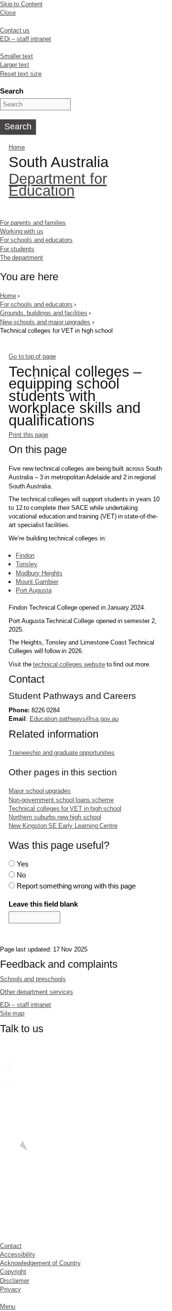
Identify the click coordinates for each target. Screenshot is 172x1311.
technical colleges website (69, 664)
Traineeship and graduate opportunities (62, 752)
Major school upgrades (40, 790)
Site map (12, 1013)
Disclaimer (14, 1280)
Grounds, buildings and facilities (43, 313)
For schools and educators (36, 239)
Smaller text (16, 56)
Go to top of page (32, 356)
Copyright (13, 1271)
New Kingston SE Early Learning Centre (63, 825)
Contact (11, 1245)
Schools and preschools (33, 979)
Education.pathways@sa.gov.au (74, 718)
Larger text (14, 64)
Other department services (36, 991)
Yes (23, 864)
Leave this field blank (43, 904)
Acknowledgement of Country (40, 1263)
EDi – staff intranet (25, 38)
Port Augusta (33, 590)
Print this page (28, 434)
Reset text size (21, 73)
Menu (7, 1306)
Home (17, 147)
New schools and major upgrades (45, 322)
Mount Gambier (37, 581)
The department (21, 257)
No (21, 875)
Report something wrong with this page (76, 886)
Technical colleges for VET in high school (65, 808)
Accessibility (17, 1254)
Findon (25, 555)
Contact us (15, 30)
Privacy (10, 1289)
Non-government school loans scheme (61, 800)
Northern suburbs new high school (55, 817)
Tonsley (26, 564)
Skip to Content (21, 4)
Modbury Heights (39, 573)
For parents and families (33, 222)
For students (17, 249)
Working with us (21, 231)
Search (11, 91)
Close (8, 12)
